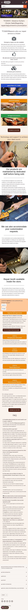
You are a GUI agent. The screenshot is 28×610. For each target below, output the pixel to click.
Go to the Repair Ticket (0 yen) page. (11, 330)
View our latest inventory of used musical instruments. (15, 495)
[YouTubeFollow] (10, 601)
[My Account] (23, 2)
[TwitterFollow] (5, 601)
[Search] (25, 6)
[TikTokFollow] (12, 601)
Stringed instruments (14, 115)
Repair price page (18, 422)
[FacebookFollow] (2, 601)
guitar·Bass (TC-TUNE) (14, 85)
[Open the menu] (2, 2)
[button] (25, 2)
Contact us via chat (14, 130)
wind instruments (14, 100)
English (3, 594)
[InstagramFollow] (7, 601)
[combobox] (12, 6)
